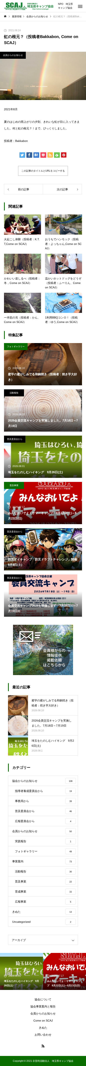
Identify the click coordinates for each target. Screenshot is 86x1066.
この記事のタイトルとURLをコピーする (43, 170)
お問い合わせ (43, 1034)
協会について (43, 999)
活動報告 (14, 393)
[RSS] (43, 1046)
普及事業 (14, 485)
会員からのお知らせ (13, 55)
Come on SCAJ (43, 1020)
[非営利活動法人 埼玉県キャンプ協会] (29, 6)
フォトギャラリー (16, 346)
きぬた (43, 1027)
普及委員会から (14, 439)
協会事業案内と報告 (43, 1006)
